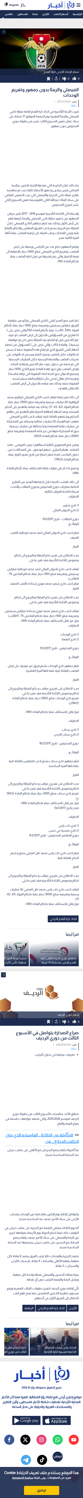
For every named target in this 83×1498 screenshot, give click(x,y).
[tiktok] (42, 1460)
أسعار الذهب (60, 14)
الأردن (45, 14)
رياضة (74, 105)
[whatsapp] (58, 1440)
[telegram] (26, 1460)
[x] (25, 1440)
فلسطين (22, 14)
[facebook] (9, 1440)
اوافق (41, 1490)
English (14, 4)
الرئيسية (77, 14)
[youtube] (74, 1440)
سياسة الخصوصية (22, 1477)
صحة (35, 14)
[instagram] (41, 1440)
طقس (9, 14)
